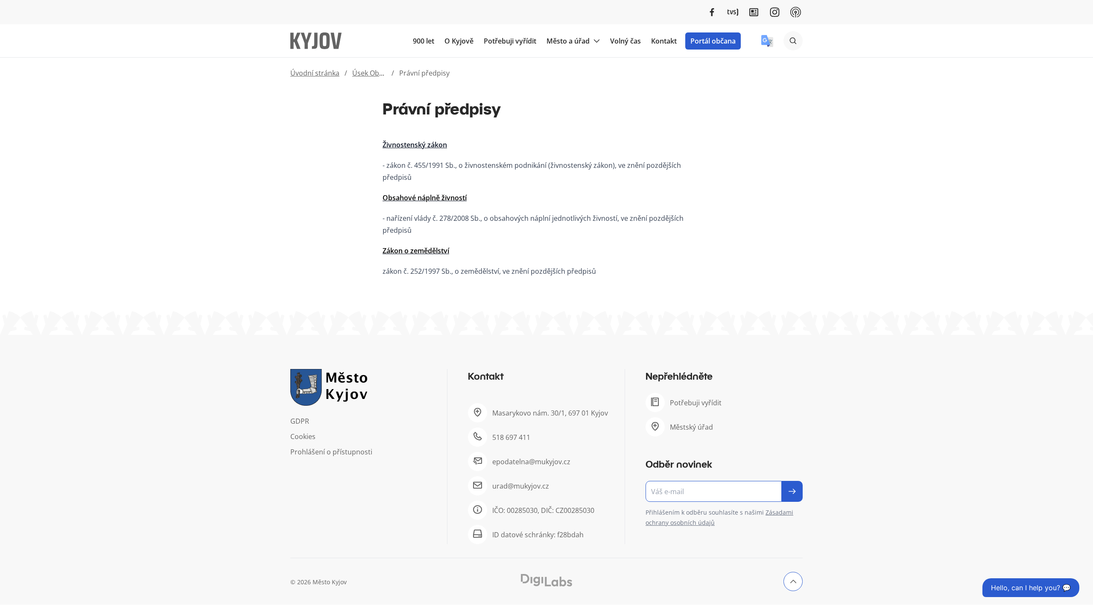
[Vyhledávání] (793, 40)
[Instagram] (775, 12)
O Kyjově (458, 41)
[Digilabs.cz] (546, 580)
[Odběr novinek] (724, 491)
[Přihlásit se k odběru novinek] (792, 491)
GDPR (299, 421)
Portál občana (713, 41)
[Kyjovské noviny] (754, 12)
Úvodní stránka (314, 73)
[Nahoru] (793, 581)
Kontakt (664, 41)
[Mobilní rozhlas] (796, 12)
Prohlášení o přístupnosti (331, 452)
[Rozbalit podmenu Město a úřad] (596, 41)
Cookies (303, 436)
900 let (423, 41)
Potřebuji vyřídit (510, 41)
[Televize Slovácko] (733, 12)
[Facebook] (712, 12)
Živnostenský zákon (415, 144)
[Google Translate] (767, 41)
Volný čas (625, 41)
